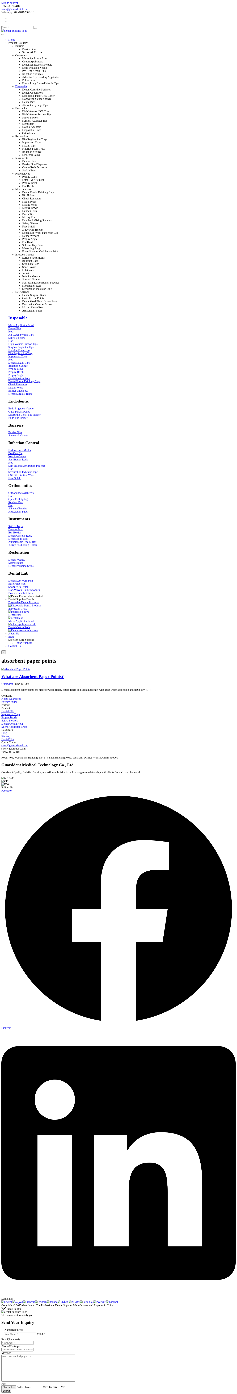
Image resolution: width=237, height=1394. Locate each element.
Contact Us (14, 646)
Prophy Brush (9, 717)
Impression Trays (10, 714)
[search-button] (35, 28)
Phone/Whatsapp (10, 1346)
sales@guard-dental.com (14, 9)
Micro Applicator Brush (14, 726)
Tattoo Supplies (23, 642)
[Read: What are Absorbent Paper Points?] (15, 669)
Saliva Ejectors (9, 720)
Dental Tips (7, 739)
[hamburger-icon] (2, 34)
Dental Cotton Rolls (12, 723)
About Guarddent (11, 698)
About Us (13, 633)
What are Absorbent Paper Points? (32, 676)
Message (6, 1352)
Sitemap (5, 736)
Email (10, 1339)
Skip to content (9, 2)
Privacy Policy (9, 701)
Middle (41, 1333)
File (3, 1383)
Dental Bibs (7, 711)
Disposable (21, 86)
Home (11, 39)
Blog (11, 636)
